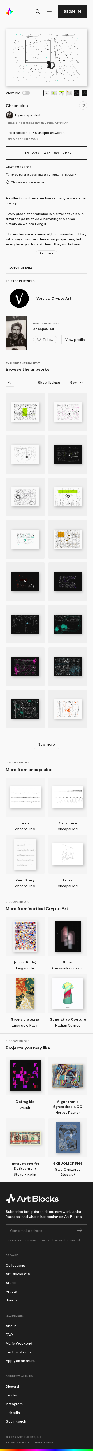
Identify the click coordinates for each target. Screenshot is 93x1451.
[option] (46, 93)
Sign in (72, 11)
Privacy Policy (75, 1239)
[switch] (26, 93)
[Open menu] (49, 11)
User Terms (53, 1239)
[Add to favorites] (83, 105)
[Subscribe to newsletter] (79, 1230)
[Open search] (38, 11)
